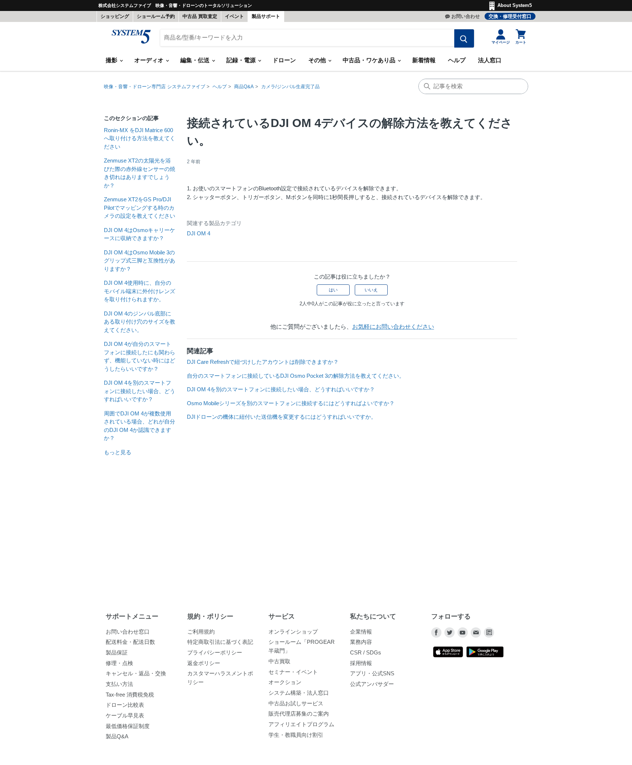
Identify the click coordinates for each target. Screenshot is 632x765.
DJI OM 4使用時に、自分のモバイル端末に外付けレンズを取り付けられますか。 (139, 291)
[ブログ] (489, 632)
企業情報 (361, 631)
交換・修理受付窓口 (510, 16)
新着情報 (424, 60)
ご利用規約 (201, 631)
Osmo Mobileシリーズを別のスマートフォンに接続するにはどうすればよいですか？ (291, 403)
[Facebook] (436, 632)
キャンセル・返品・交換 (136, 673)
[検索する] (464, 38)
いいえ (371, 289)
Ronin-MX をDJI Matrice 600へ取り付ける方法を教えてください (139, 138)
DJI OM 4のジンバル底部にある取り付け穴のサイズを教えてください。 (139, 321)
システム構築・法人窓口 (298, 693)
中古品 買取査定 (200, 16)
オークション (284, 682)
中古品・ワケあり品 (370, 60)
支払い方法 (119, 684)
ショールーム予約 (156, 16)
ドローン (284, 60)
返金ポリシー (203, 663)
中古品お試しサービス (295, 703)
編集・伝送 (195, 60)
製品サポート (266, 16)
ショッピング (115, 16)
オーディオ (149, 60)
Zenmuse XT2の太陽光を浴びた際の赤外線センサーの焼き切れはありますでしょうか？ (139, 173)
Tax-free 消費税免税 (130, 694)
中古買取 (279, 661)
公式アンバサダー (372, 684)
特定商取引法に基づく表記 (220, 642)
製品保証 (117, 652)
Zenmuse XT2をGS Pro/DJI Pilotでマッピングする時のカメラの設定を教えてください (139, 207)
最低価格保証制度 (128, 726)
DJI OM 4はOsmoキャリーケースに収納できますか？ (139, 234)
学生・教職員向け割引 (295, 735)
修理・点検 (119, 663)
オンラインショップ (293, 631)
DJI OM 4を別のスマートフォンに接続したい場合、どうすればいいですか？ (139, 391)
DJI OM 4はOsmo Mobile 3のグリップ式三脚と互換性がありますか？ (139, 260)
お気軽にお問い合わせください (393, 327)
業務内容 (361, 642)
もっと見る (117, 452)
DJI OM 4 (198, 233)
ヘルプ (457, 60)
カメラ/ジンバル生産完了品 (290, 86)
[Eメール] (476, 632)
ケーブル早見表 (125, 715)
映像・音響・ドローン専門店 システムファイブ (154, 86)
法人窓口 (489, 60)
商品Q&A (244, 86)
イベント (234, 16)
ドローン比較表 (125, 705)
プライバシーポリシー (214, 652)
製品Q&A (117, 736)
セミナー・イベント (293, 672)
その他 (317, 60)
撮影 (112, 60)
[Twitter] (449, 632)
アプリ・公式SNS (372, 673)
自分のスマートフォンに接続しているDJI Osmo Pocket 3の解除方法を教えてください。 (296, 376)
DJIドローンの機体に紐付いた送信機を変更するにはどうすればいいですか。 (281, 417)
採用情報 (361, 663)
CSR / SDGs (365, 652)
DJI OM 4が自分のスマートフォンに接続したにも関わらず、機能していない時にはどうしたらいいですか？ (139, 356)
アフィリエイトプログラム (301, 724)
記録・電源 (241, 60)
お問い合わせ (465, 16)
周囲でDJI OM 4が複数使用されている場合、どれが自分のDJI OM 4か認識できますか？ (139, 425)
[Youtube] (463, 632)
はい (333, 289)
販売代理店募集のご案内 (298, 713)
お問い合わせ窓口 (128, 631)
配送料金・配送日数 (130, 642)
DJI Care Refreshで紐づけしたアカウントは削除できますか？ (263, 362)
